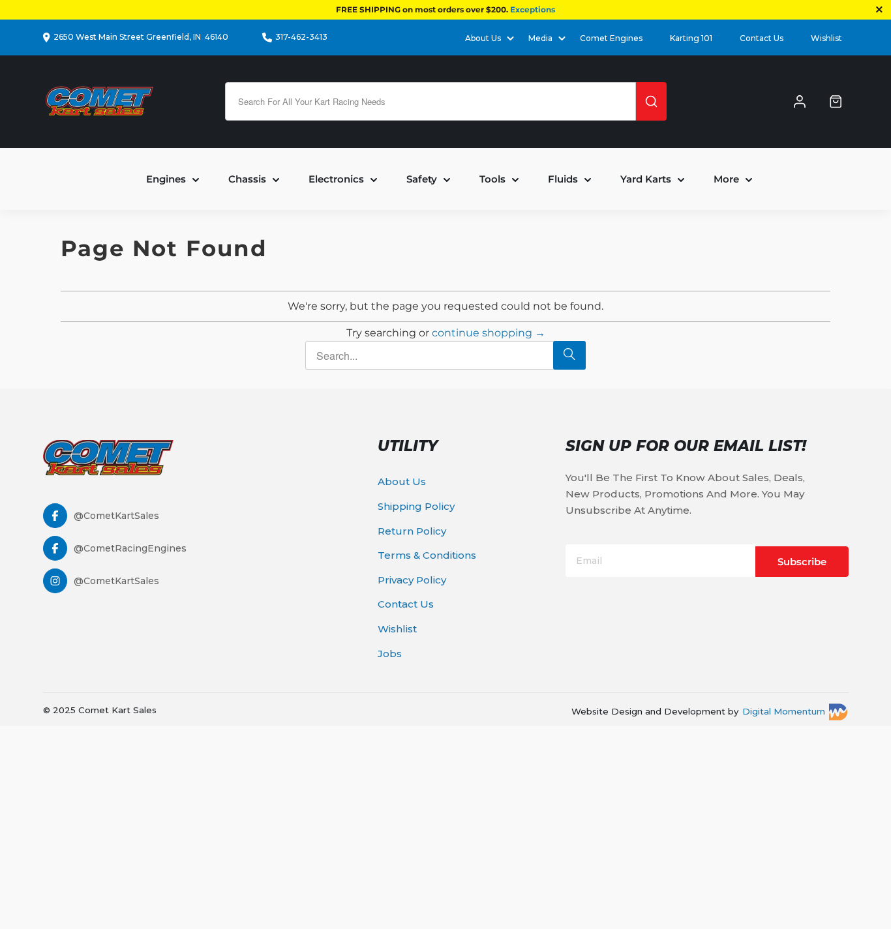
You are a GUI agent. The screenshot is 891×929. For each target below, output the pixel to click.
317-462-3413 (301, 37)
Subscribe (802, 561)
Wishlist (826, 38)
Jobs (390, 653)
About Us (402, 481)
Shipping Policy (416, 506)
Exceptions (532, 9)
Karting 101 (691, 38)
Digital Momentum (783, 711)
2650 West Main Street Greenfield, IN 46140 (140, 37)
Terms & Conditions (427, 555)
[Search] (651, 101)
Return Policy (412, 531)
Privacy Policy (412, 580)
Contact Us (761, 38)
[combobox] (430, 101)
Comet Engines (611, 38)
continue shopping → (488, 333)
